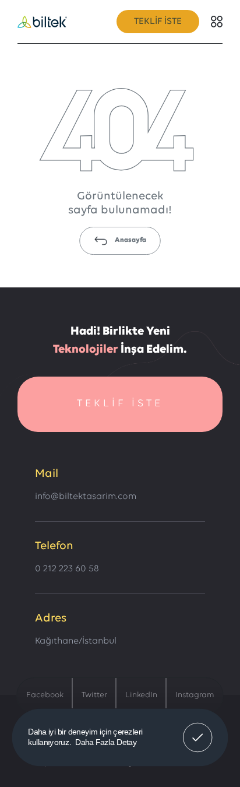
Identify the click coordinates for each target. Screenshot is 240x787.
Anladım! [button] (197, 729)
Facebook (44, 695)
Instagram (194, 695)
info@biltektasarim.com (85, 496)
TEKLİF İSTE (158, 21)
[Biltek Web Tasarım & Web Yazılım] (42, 21)
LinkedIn (141, 695)
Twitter (94, 695)
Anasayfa (130, 240)
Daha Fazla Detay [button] (106, 741)
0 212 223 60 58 (67, 569)
